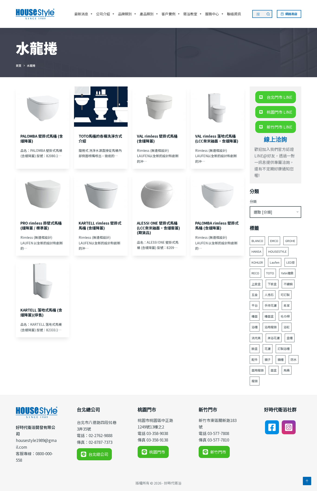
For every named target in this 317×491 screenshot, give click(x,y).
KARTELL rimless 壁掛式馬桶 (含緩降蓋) (100, 225)
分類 (253, 201)
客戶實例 (168, 13)
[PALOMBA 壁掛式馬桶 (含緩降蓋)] (42, 106)
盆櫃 (290, 338)
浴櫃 (255, 327)
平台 (255, 305)
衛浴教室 (190, 13)
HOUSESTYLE (277, 251)
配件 (255, 359)
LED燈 (290, 262)
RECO (255, 273)
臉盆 (255, 348)
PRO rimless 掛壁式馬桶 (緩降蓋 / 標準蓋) (41, 225)
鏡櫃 (281, 359)
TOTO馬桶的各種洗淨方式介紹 (100, 138)
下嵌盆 (272, 284)
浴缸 (287, 327)
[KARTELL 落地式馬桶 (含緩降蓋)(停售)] (42, 280)
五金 (255, 294)
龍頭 (255, 381)
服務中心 (212, 13)
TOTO (270, 273)
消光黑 (256, 338)
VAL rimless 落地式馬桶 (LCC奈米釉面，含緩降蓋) (216, 138)
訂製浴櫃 (284, 348)
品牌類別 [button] (125, 13)
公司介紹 (103, 13)
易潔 (287, 305)
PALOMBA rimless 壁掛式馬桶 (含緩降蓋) (217, 225)
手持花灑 (271, 305)
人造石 (269, 294)
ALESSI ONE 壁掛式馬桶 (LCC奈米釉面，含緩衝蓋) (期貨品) (158, 228)
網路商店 (291, 14)
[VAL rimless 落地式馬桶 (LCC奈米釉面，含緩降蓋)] (217, 106)
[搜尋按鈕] (268, 14)
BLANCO (257, 241)
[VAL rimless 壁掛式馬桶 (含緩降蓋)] (159, 106)
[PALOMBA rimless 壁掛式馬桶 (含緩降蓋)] (217, 193)
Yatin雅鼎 (287, 273)
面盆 (274, 370)
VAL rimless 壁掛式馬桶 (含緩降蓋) (157, 138)
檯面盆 (269, 316)
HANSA (256, 251)
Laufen (274, 262)
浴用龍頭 (271, 327)
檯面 (255, 316)
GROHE (290, 241)
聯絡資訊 (234, 13)
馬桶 (287, 370)
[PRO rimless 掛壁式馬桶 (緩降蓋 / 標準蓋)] (42, 193)
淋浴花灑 (274, 338)
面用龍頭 (258, 370)
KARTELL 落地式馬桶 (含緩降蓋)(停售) (41, 312)
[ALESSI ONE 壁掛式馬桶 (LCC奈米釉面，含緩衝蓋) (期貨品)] (159, 193)
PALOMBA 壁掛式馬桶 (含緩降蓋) (41, 138)
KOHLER (257, 262)
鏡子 (268, 359)
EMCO (274, 241)
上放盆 (256, 284)
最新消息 (81, 13)
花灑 (268, 348)
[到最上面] (307, 481)
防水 (294, 359)
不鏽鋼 (288, 284)
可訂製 (285, 294)
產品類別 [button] (147, 13)
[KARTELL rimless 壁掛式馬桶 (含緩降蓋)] (101, 193)
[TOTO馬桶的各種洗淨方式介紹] (101, 106)
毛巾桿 (285, 316)
